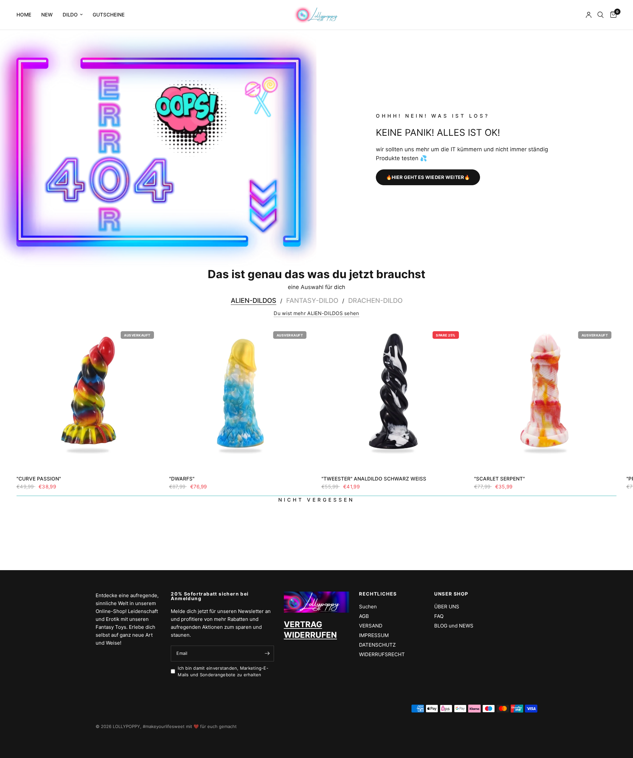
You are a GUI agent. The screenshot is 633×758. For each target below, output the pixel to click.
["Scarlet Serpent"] (545, 397)
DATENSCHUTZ (377, 645)
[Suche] (600, 15)
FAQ (438, 616)
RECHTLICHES (378, 594)
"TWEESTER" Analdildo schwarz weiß (373, 479)
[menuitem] (26, 15)
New (47, 15)
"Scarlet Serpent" (499, 479)
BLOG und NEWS (453, 626)
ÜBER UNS (446, 606)
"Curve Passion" (38, 479)
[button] (428, 177)
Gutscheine (109, 15)
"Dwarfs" (182, 479)
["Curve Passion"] (87, 397)
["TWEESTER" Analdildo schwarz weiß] (392, 397)
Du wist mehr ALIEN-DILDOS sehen (316, 313)
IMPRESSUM (374, 635)
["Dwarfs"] (240, 397)
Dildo (70, 15)
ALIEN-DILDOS (253, 301)
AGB (364, 616)
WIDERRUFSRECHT (382, 654)
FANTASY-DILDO (312, 301)
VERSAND (370, 626)
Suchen (368, 606)
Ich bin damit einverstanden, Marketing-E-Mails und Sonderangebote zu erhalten (223, 671)
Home (23, 15)
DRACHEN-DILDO (375, 301)
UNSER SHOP (451, 594)
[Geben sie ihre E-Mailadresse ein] (267, 653)
